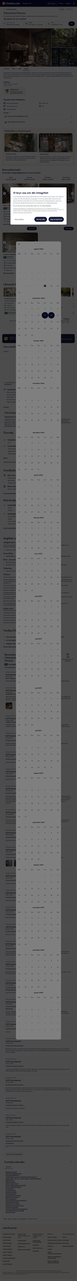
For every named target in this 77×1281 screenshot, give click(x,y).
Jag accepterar (56, 219)
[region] (38, 206)
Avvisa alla (41, 219)
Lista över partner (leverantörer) (22, 212)
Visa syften (19, 219)
